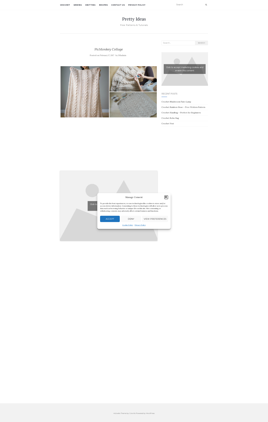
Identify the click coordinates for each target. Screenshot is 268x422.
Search (201, 43)
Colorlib (132, 413)
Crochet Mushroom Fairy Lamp (176, 101)
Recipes (103, 5)
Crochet (65, 5)
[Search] (206, 5)
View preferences (155, 219)
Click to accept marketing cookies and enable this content (184, 69)
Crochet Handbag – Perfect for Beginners (181, 112)
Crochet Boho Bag (170, 118)
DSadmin (122, 55)
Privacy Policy (140, 225)
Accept (110, 219)
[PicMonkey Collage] (108, 91)
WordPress (150, 413)
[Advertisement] (108, 147)
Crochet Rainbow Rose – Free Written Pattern (183, 107)
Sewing (78, 5)
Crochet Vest (167, 123)
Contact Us (118, 5)
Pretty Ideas (134, 19)
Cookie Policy (127, 225)
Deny (131, 219)
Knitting (90, 5)
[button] (166, 197)
